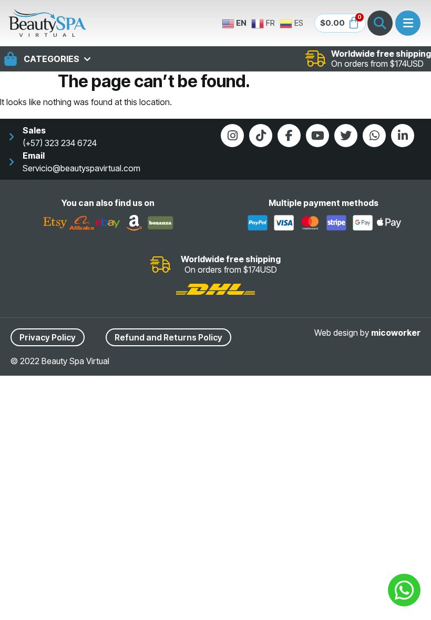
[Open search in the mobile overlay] (380, 23)
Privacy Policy (47, 337)
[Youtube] (317, 135)
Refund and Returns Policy (168, 337)
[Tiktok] (260, 135)
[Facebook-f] (289, 135)
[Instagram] (232, 135)
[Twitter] (345, 135)
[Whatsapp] (374, 135)
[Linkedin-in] (402, 135)
